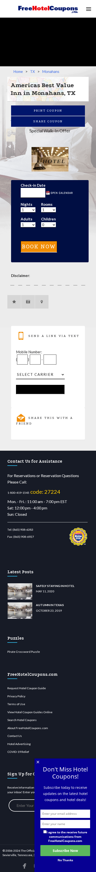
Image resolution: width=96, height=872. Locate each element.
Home (18, 71)
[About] (14, 302)
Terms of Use (16, 704)
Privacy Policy (16, 696)
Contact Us (14, 736)
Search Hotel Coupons (22, 720)
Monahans (50, 71)
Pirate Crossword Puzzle (23, 652)
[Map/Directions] (42, 302)
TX (32, 71)
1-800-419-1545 (18, 492)
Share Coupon (48, 121)
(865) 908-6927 (23, 537)
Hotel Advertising (19, 744)
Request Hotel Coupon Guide (26, 688)
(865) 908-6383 (23, 529)
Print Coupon (48, 110)
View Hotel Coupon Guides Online (29, 712)
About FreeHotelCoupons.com (27, 728)
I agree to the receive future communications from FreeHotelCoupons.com (67, 836)
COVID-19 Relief (18, 752)
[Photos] (28, 302)
